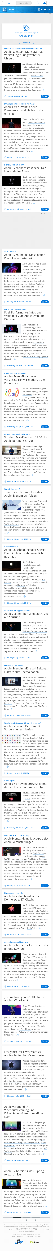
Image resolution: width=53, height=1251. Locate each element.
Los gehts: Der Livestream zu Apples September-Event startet (24, 1053)
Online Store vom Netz (14, 458)
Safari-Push (38, 1236)
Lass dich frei (37, 75)
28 (46, 209)
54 (46, 96)
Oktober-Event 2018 (31, 738)
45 (46, 1096)
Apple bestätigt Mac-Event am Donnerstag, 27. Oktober (23, 898)
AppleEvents (38, 853)
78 (46, 934)
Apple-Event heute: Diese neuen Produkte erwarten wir (24, 256)
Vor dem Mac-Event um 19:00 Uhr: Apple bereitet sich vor (26, 439)
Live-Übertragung (16, 1081)
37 (46, 773)
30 (46, 481)
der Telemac (21, 859)
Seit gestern (38, 342)
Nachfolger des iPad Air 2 (15, 1032)
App (44, 3)
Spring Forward (29, 1186)
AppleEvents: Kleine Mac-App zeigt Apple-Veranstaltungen (26, 840)
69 (46, 157)
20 (46, 366)
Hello (29, 928)
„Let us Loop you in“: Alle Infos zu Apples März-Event (25, 999)
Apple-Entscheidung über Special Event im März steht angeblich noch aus (25, 553)
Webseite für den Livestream (35, 631)
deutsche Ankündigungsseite (35, 356)
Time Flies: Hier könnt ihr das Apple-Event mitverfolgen (23, 494)
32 (46, 539)
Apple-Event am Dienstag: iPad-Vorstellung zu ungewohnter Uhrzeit (24, 55)
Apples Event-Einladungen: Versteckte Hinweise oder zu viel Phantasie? (25, 380)
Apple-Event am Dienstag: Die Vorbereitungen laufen (23, 728)
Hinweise (21, 585)
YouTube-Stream (11, 524)
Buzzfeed (8, 703)
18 (46, 986)
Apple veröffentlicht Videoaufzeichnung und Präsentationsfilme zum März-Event (23, 1112)
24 (46, 1212)
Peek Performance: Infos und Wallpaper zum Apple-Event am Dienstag (24, 316)
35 (46, 828)
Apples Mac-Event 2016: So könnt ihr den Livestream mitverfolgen (25, 785)
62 (46, 302)
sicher (27, 798)
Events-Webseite (16, 287)
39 (46, 658)
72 (46, 1041)
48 (46, 1160)
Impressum (20, 1236)
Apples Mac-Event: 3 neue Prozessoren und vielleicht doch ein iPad (24, 110)
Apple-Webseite (14, 643)
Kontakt (50, 3)
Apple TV (38, 1189)
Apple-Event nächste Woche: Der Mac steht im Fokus (25, 169)
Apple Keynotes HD (32, 1142)
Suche (39, 3)
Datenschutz (30, 1236)
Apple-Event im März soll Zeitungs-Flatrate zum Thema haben (26, 670)
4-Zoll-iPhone (25, 1029)
